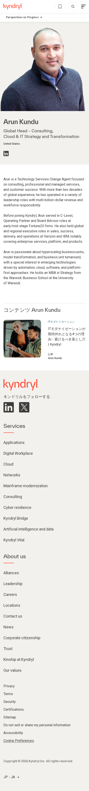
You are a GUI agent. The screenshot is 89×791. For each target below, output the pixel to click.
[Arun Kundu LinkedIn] (6, 153)
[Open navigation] (83, 6)
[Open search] (73, 6)
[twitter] (24, 407)
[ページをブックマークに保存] (60, 6)
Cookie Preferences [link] (18, 741)
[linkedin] (8, 407)
